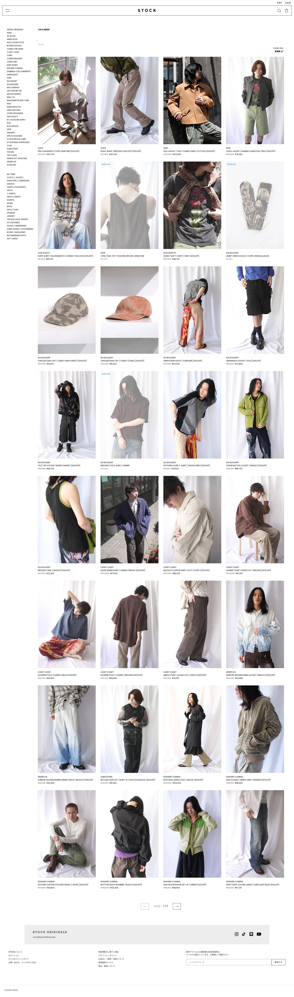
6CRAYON (11, 165)
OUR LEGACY (12, 116)
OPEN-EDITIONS (13, 110)
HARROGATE (12, 74)
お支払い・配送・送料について (111, 959)
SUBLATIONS (12, 148)
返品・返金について (106, 966)
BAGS (9, 206)
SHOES (10, 203)
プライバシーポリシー (107, 955)
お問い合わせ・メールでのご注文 (22, 962)
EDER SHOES (12, 65)
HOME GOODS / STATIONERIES (20, 229)
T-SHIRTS (11, 193)
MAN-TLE (11, 97)
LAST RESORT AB (14, 90)
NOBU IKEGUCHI (14, 107)
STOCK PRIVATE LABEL (16, 139)
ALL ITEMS (11, 174)
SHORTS (10, 200)
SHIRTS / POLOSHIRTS (16, 187)
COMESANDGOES (14, 58)
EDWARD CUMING (15, 68)
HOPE (9, 78)
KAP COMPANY (13, 87)
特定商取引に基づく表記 (108, 952)
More (40, 44)
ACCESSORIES (13, 222)
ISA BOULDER (12, 84)
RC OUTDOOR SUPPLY (16, 119)
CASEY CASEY (13, 52)
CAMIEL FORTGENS (15, 49)
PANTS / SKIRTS (14, 196)
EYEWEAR (11, 213)
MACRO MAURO (14, 94)
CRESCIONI (12, 61)
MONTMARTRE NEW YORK (18, 100)
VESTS (10, 190)
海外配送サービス (105, 962)
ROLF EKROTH (13, 126)
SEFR (9, 129)
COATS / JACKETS (15, 177)
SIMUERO (11, 132)
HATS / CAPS (12, 209)
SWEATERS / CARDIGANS (18, 180)
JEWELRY (11, 216)
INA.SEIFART (12, 81)
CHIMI (9, 55)
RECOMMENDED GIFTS (16, 235)
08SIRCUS (11, 161)
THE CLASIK (12, 155)
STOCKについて (15, 952)
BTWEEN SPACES (14, 45)
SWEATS (10, 184)
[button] (40, 100)
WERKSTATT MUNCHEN (17, 158)
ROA (9, 123)
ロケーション (13, 955)
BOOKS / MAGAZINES (16, 232)
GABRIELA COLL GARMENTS (19, 71)
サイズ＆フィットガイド (18, 959)
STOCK (15, 990)
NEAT (9, 103)
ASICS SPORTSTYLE (15, 42)
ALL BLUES (11, 36)
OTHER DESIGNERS (15, 113)
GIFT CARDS (12, 238)
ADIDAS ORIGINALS (15, 29)
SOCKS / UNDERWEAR (16, 225)
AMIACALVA (12, 39)
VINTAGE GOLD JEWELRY (17, 219)
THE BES (10, 152)
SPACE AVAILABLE (14, 136)
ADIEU (9, 32)
